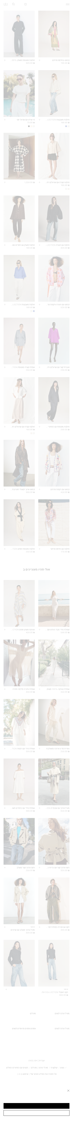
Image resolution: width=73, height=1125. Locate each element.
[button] (36, 1106)
